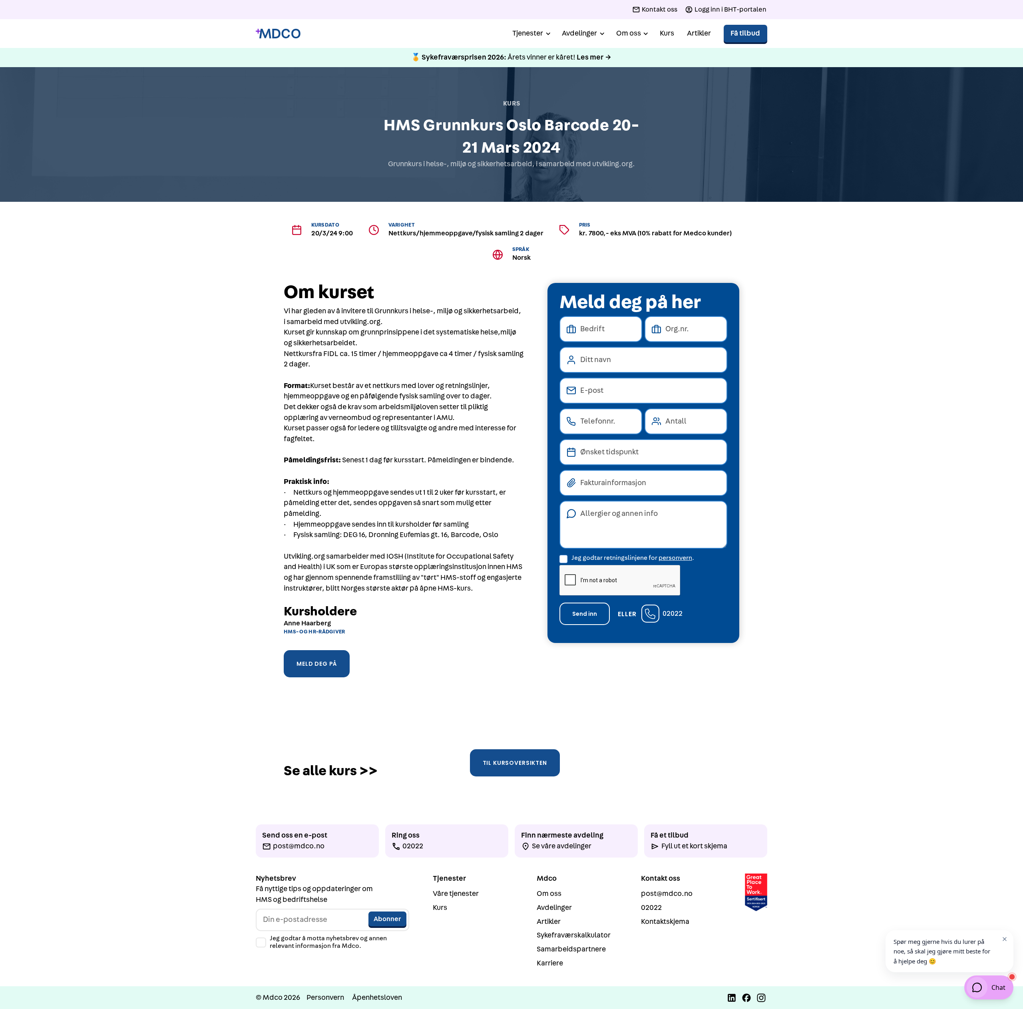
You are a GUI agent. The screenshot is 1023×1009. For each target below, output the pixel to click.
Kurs (667, 33)
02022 (673, 613)
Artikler (699, 33)
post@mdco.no (667, 894)
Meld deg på (317, 664)
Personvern (325, 997)
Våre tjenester (456, 894)
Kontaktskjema (665, 921)
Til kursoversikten (515, 763)
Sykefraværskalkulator (574, 935)
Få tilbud (745, 33)
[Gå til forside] (278, 33)
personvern (675, 558)
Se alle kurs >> (331, 771)
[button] (530, 34)
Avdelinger (554, 907)
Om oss (549, 894)
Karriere (550, 963)
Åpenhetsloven (377, 997)
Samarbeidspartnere (571, 949)
